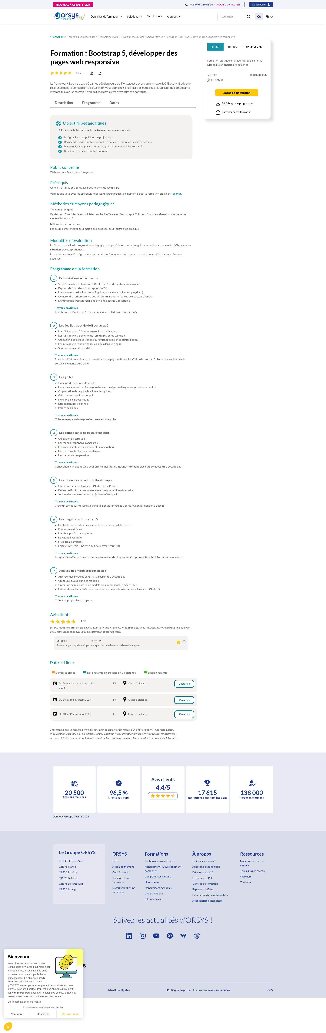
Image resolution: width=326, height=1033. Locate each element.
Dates (114, 103)
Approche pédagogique (206, 866)
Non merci (17, 1013)
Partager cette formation (236, 111)
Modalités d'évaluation (71, 240)
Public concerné (64, 167)
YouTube (245, 882)
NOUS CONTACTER (228, 4)
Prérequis (59, 182)
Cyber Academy (154, 893)
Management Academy (158, 887)
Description (64, 103)
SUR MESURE (253, 46)
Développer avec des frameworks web (142, 36)
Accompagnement (123, 866)
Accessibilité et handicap (207, 900)
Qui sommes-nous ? (204, 861)
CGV (270, 990)
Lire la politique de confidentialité (25, 1002)
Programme (91, 103)
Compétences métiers (158, 876)
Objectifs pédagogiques (84, 123)
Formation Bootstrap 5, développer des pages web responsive (200, 36)
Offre (115, 861)
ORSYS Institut (68, 872)
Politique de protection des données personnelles (198, 990)
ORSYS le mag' (67, 889)
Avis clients (60, 614)
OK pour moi (70, 1013)
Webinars (245, 876)
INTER (215, 46)
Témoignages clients (252, 870)
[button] (107, 16)
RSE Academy (153, 899)
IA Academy (152, 882)
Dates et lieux (62, 662)
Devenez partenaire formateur (210, 895)
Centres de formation (205, 883)
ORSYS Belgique (68, 878)
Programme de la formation (75, 269)
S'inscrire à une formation (121, 880)
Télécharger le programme (237, 103)
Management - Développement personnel (163, 868)
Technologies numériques (81, 36)
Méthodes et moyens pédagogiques (82, 204)
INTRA (232, 46)
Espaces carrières (202, 889)
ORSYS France (67, 866)
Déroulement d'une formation (123, 890)
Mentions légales (119, 990)
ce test (177, 193)
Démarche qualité (202, 872)
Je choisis (43, 1013)
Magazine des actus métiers (251, 863)
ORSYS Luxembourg (71, 883)
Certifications (154, 16)
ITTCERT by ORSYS (71, 861)
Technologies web (108, 36)
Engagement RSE (202, 878)
